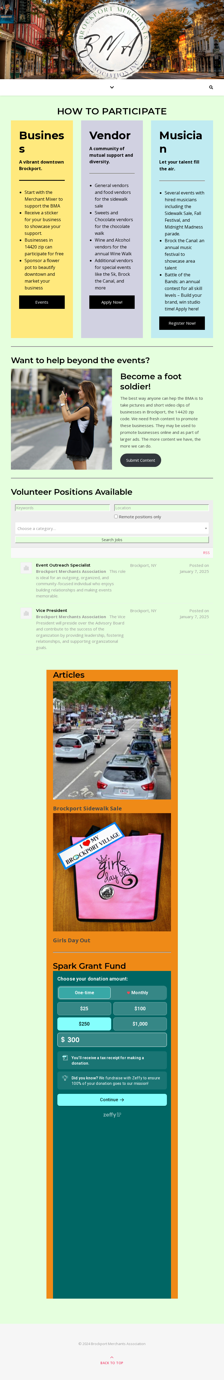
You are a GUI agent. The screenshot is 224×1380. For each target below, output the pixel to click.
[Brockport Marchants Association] (112, 41)
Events (41, 302)
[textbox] (112, 528)
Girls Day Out (71, 940)
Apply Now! (111, 302)
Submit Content (140, 460)
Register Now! (182, 323)
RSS (206, 552)
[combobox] (112, 528)
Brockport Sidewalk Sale (87, 808)
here (193, 309)
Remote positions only (140, 516)
